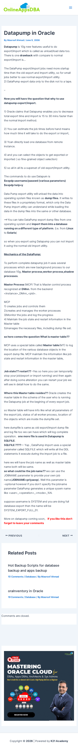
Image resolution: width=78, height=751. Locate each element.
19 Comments (15, 597)
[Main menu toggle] (70, 7)
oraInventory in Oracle (25, 591)
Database (30, 576)
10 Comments (15, 576)
